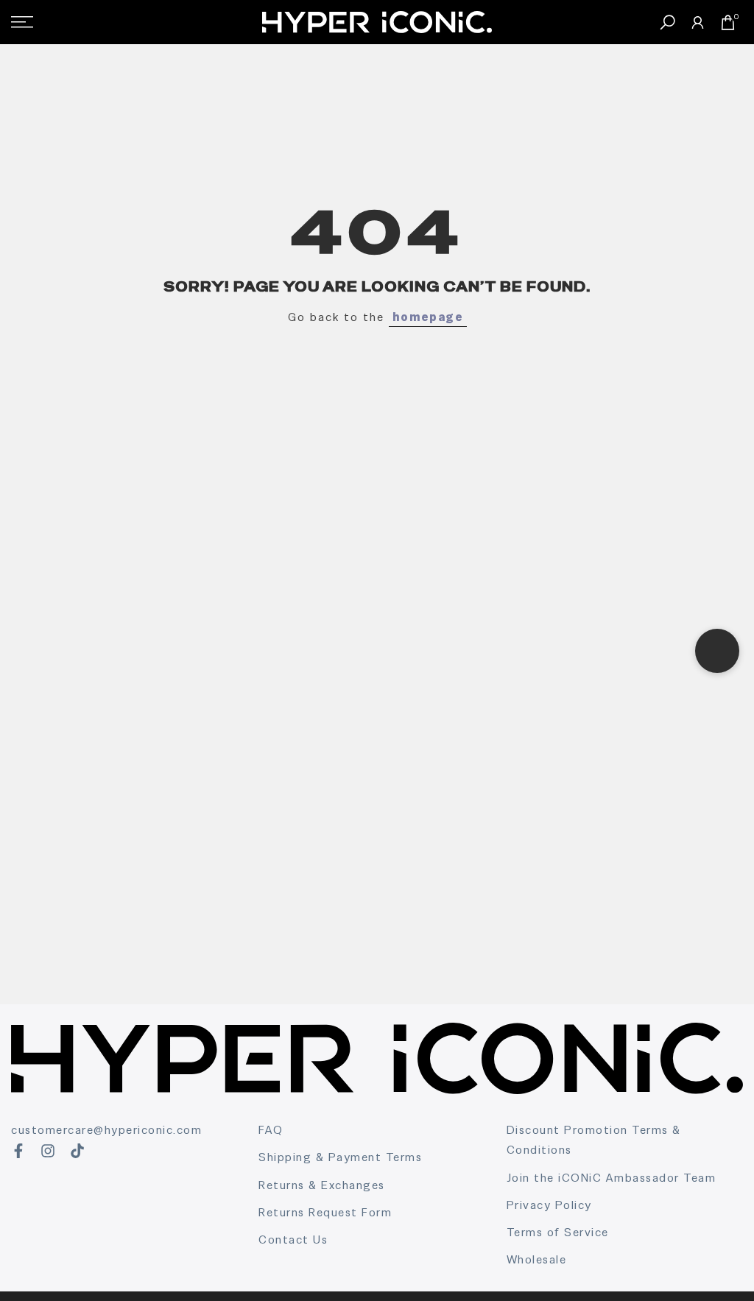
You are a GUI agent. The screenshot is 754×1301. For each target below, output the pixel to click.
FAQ (270, 1130)
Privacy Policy (549, 1205)
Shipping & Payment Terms (340, 1157)
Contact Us (293, 1239)
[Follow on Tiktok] (77, 1151)
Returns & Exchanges (321, 1185)
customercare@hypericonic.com (106, 1130)
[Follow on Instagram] (47, 1151)
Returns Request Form (325, 1212)
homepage (427, 317)
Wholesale (537, 1259)
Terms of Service (558, 1232)
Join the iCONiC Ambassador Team (611, 1177)
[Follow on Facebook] (18, 1151)
